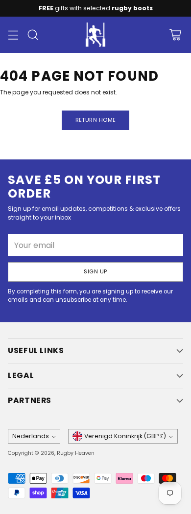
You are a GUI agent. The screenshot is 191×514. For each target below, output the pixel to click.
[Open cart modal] (175, 35)
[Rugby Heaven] (95, 35)
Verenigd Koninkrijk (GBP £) (125, 436)
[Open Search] (33, 35)
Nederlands (30, 436)
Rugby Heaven (76, 453)
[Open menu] (13, 35)
